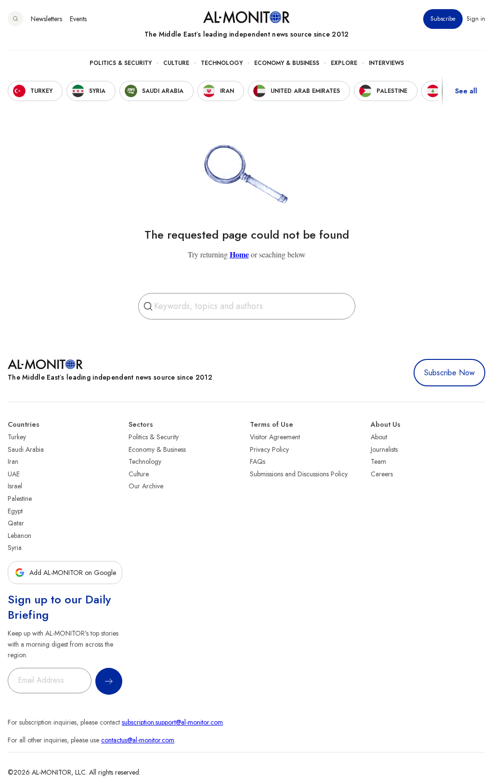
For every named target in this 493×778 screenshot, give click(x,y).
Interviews (386, 63)
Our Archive (146, 486)
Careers (382, 474)
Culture (176, 63)
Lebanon (19, 535)
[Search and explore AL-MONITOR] (15, 18)
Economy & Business (286, 63)
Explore (344, 63)
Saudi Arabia (26, 449)
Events (78, 19)
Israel (15, 486)
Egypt (15, 511)
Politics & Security (121, 63)
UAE (14, 474)
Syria (15, 547)
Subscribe (442, 18)
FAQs (257, 461)
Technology (222, 63)
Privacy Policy (269, 449)
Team (378, 461)
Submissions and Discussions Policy (299, 474)
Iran (13, 461)
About (379, 437)
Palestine (20, 498)
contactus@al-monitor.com (137, 740)
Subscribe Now (449, 372)
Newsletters (46, 19)
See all (466, 91)
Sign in (476, 18)
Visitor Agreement (275, 437)
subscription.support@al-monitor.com (172, 722)
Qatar (16, 523)
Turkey (17, 437)
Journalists (384, 449)
